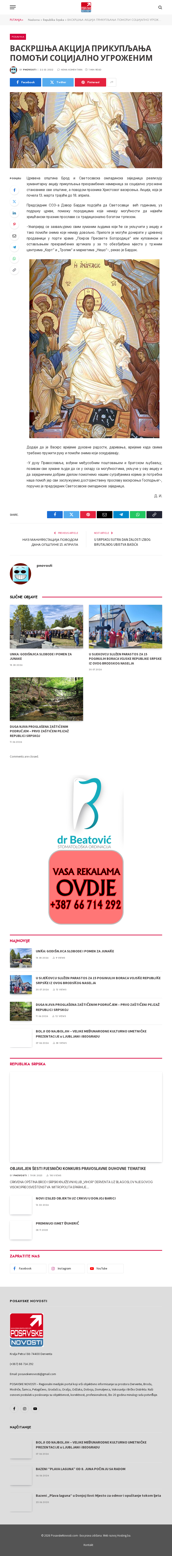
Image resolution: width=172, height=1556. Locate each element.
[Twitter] (14, 201)
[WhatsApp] (14, 258)
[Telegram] (14, 247)
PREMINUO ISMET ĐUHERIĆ (57, 1223)
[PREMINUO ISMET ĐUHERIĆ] (21, 1230)
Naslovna (34, 20)
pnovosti (30, 69)
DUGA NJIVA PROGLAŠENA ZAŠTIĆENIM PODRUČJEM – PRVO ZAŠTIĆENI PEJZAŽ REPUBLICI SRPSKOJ (39, 731)
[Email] (14, 235)
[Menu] (13, 7)
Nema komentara (71, 69)
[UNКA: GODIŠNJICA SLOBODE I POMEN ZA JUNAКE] (46, 626)
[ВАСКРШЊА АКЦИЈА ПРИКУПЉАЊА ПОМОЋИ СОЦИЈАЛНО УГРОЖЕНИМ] (86, 130)
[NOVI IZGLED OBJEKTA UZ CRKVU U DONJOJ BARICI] (21, 1204)
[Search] (159, 7)
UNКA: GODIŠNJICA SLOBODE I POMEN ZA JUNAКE (41, 656)
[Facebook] (14, 190)
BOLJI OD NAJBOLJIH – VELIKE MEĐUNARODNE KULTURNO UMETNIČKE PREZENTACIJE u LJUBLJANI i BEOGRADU (91, 1034)
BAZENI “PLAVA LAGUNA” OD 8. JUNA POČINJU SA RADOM (80, 1469)
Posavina (18, 36)
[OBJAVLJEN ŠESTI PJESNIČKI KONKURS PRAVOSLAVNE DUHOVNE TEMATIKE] (86, 1117)
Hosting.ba (123, 1535)
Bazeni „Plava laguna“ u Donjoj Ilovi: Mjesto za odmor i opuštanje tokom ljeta (98, 1495)
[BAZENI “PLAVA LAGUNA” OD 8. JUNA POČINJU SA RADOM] (21, 1475)
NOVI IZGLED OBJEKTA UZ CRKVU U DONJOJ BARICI (76, 1198)
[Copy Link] (14, 269)
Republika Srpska (53, 20)
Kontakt (88, 1545)
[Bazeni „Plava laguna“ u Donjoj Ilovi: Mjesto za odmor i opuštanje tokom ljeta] (21, 1502)
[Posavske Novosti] (86, 7)
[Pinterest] (14, 224)
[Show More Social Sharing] (111, 82)
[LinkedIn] (14, 212)
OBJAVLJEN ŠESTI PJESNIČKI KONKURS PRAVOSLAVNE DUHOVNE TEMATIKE (78, 1168)
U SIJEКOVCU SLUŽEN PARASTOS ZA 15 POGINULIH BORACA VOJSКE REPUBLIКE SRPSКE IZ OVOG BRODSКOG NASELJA (125, 658)
